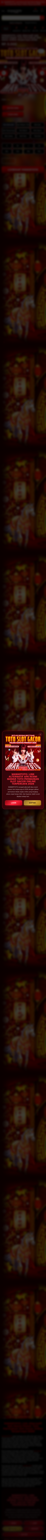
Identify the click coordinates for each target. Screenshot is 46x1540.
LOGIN (13, 803)
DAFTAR (32, 803)
